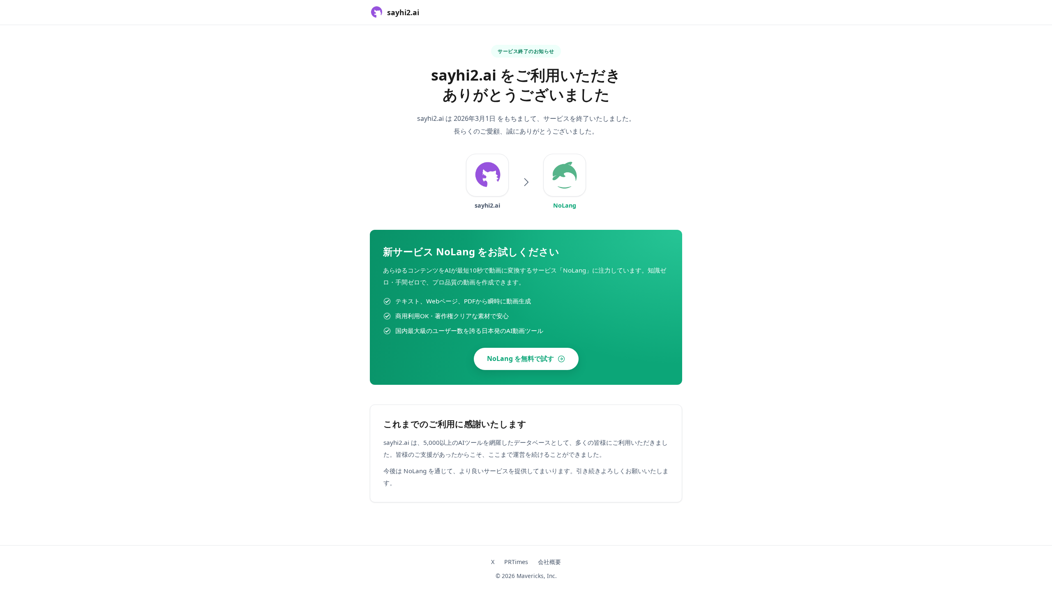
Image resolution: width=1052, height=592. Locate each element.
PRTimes (516, 562)
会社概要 (549, 562)
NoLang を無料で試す (520, 358)
